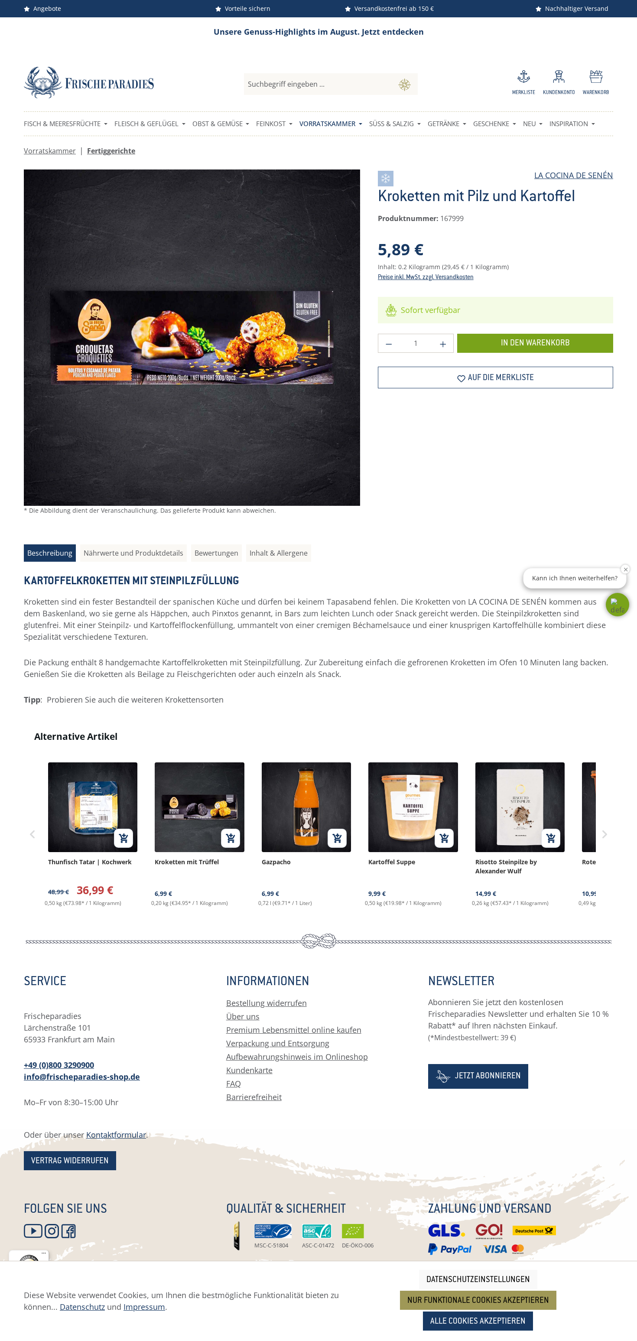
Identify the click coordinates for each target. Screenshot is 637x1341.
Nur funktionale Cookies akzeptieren (478, 1300)
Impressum (144, 1307)
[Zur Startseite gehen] (89, 82)
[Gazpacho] (306, 834)
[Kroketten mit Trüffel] (199, 834)
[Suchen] (404, 84)
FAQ (233, 1083)
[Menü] (44, 1255)
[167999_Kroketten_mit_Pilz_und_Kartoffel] (192, 337)
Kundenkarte (249, 1070)
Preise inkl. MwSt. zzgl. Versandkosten (426, 277)
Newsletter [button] (461, 982)
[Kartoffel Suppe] (413, 834)
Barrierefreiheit (254, 1097)
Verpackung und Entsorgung (277, 1043)
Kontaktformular (116, 1134)
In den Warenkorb (535, 343)
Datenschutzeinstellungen (478, 1280)
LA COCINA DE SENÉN (573, 175)
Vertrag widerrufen (70, 1161)
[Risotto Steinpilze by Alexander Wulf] (520, 834)
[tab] (50, 553)
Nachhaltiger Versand (575, 8)
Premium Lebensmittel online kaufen (293, 1030)
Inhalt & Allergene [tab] (279, 553)
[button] (617, 604)
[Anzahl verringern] (389, 343)
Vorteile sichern (245, 8)
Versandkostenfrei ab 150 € (392, 8)
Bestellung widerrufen (266, 1003)
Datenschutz (82, 1307)
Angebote (45, 8)
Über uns (243, 1016)
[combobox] (318, 84)
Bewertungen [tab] (216, 553)
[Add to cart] (123, 838)
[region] (192, 349)
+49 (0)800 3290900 (59, 1065)
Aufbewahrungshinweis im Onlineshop (297, 1056)
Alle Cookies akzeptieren (478, 1321)
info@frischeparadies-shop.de (82, 1076)
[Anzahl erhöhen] (443, 343)
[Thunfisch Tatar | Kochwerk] (93, 834)
